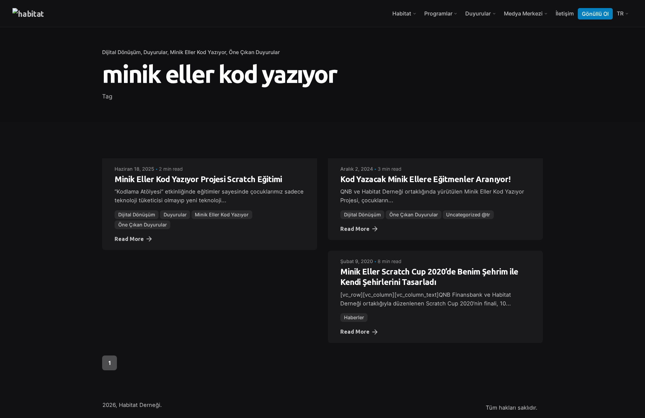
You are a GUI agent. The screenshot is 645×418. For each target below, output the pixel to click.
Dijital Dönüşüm (121, 52)
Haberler (354, 317)
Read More (129, 239)
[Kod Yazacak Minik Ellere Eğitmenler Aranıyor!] (435, 153)
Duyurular (155, 52)
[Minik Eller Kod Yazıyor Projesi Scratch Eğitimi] (209, 153)
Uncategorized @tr (468, 214)
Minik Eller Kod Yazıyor (198, 52)
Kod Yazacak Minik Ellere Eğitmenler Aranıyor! (425, 179)
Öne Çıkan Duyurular (254, 52)
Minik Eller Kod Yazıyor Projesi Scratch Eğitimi (198, 179)
